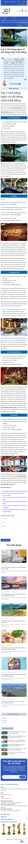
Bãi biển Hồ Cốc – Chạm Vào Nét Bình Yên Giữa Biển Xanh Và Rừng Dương (16, 741)
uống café (6, 304)
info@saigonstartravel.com (6, 794)
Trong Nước (4, 718)
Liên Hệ (19, 4)
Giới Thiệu (6, 1)
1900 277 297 (3, 798)
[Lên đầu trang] (26, 838)
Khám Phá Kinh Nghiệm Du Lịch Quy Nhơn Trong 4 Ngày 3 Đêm (16, 745)
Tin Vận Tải (3, 723)
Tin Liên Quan (14, 545)
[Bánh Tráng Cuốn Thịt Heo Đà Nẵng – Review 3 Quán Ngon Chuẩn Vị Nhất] (14, 636)
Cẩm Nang (13, 1)
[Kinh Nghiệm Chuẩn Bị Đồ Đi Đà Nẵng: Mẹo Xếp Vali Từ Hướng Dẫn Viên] (14, 663)
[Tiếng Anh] (26, 4)
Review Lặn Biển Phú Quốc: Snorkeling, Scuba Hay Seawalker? (17, 732)
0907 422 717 (9, 798)
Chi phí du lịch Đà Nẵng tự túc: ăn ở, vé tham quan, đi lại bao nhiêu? (12, 702)
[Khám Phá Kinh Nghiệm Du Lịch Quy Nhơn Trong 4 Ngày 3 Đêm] (4, 745)
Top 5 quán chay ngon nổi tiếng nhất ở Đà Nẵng (15, 491)
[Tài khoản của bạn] (19, 11)
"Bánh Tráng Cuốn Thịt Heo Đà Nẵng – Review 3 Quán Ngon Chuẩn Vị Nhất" (13, 648)
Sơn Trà (13, 122)
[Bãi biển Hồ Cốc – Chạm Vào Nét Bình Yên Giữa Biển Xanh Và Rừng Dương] (4, 741)
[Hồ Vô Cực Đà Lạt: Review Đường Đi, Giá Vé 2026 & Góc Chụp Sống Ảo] (4, 737)
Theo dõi (22, 777)
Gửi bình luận (5, 540)
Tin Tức (18, 1)
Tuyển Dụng (24, 1)
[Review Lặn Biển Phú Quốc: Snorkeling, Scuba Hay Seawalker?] (4, 732)
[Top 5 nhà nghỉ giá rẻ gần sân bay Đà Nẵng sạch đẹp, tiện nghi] (14, 556)
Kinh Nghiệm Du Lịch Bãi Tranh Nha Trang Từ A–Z (16, 753)
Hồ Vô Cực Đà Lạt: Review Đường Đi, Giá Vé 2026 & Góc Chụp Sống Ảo (17, 736)
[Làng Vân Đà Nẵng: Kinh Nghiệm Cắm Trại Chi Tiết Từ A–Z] (14, 610)
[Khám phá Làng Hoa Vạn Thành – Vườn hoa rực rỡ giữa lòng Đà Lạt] (4, 749)
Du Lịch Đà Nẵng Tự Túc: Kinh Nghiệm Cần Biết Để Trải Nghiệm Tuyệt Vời (13, 594)
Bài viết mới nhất (7, 728)
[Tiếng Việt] (23, 4)
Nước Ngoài (4, 720)
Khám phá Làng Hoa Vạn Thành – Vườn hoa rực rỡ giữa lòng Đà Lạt (17, 749)
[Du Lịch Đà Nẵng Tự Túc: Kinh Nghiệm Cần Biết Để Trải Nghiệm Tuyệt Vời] (14, 583)
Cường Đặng (13, 84)
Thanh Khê (23, 202)
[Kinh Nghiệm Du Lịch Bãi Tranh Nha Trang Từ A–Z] (4, 753)
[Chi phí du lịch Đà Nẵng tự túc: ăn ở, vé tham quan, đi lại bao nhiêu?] (14, 690)
